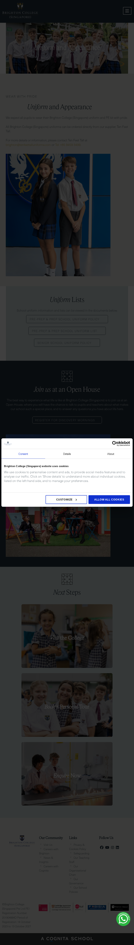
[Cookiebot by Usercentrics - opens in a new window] (114, 443)
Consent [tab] (23, 454)
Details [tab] (67, 454)
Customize (64, 499)
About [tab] (110, 454)
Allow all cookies (109, 499)
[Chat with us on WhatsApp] (123, 919)
